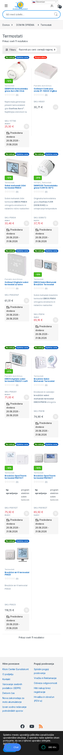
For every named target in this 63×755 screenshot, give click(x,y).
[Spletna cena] (17, 264)
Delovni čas (8, 693)
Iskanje (55, 14)
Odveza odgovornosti (45, 683)
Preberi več (54, 107)
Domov (6, 25)
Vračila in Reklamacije (45, 678)
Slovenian (40, 2)
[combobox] (27, 14)
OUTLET (37, 182)
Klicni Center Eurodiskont (15, 669)
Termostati (9, 86)
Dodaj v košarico (24, 126)
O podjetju (7, 674)
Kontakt (6, 679)
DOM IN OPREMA (25, 25)
